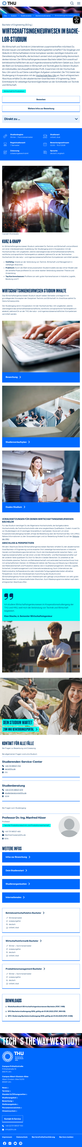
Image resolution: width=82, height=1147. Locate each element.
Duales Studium (14, 507)
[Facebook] (4, 1143)
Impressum (7, 1137)
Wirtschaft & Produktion (14, 91)
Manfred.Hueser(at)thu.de (15, 835)
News (4, 1088)
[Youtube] (15, 1143)
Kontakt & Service (12, 1119)
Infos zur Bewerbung (16, 857)
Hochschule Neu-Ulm (46, 75)
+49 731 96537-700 (13, 766)
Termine (6, 1091)
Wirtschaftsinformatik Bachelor (22, 941)
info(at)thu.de (10, 1129)
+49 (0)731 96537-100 (14, 1126)
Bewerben (41, 99)
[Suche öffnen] (72, 3)
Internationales (14, 897)
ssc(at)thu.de (10, 769)
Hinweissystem (9, 1111)
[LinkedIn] (20, 1143)
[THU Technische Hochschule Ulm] (9, 3)
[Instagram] (9, 1143)
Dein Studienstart (15, 870)
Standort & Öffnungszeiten (14, 1094)
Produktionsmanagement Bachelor (24, 969)
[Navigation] (78, 3)
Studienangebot (9, 1098)
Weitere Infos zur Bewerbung (41, 108)
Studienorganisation (16, 884)
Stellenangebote (9, 1104)
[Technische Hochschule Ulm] (41, 1056)
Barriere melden (66, 1137)
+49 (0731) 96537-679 (14, 790)
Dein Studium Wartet (17, 722)
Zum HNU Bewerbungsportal (18, 729)
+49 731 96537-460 (13, 831)
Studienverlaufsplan (16, 442)
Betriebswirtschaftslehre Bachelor (24, 913)
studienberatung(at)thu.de (15, 793)
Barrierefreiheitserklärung (43, 1137)
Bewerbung (12, 377)
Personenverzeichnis (11, 1108)
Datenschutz (22, 1137)
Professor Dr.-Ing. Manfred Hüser (24, 817)
